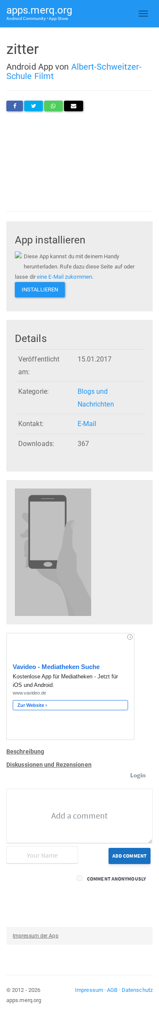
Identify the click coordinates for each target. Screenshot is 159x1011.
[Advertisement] (79, 161)
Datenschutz (137, 990)
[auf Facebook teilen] (14, 106)
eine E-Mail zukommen (64, 277)
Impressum (89, 990)
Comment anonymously (116, 878)
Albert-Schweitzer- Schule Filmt (74, 71)
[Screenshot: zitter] (53, 552)
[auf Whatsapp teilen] (53, 106)
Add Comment (129, 856)
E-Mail (87, 424)
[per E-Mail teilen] (73, 106)
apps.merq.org (39, 12)
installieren (40, 289)
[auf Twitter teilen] (33, 106)
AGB (112, 990)
